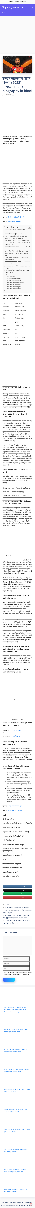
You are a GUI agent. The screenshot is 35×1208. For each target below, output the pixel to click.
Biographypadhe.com (13, 7)
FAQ (7, 274)
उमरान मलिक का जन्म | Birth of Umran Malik (17, 234)
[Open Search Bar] (32, 7)
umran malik (7, 910)
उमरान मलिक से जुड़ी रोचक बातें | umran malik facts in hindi (17, 271)
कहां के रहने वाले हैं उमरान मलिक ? (14, 278)
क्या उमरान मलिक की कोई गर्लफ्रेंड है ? (15, 280)
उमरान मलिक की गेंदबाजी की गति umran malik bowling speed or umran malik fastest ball (16, 253)
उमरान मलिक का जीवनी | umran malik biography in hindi (15, 231)
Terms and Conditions (16, 1202)
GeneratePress (29, 1205)
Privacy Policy (29, 1202)
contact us (5, 1202)
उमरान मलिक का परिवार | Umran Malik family (17, 240)
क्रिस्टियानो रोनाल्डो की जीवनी (16, 217)
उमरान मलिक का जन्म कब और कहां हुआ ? (15, 282)
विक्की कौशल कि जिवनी (14, 221)
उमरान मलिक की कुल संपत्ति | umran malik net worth (18, 267)
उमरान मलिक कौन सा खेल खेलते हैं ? (14, 284)
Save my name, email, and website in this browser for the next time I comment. (18, 974)
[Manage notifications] (31, 1204)
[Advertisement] (17, 35)
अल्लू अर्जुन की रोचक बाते (15, 806)
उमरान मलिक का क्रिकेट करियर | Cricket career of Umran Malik (17, 244)
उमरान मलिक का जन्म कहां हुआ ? (14, 286)
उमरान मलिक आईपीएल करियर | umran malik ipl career (17, 248)
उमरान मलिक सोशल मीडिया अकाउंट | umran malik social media (17, 263)
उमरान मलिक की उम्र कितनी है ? (14, 288)
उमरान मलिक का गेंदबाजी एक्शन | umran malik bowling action (16, 258)
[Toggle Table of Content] (28, 227)
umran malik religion (19, 910)
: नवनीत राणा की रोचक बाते (15, 810)
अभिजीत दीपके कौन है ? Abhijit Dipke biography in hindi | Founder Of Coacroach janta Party (15, 1009)
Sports (7, 905)
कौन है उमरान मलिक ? (11, 276)
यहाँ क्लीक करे (17, 730)
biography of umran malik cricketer (17, 907)
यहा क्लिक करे (17, 736)
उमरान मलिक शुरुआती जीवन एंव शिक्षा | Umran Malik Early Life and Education (16, 237)
